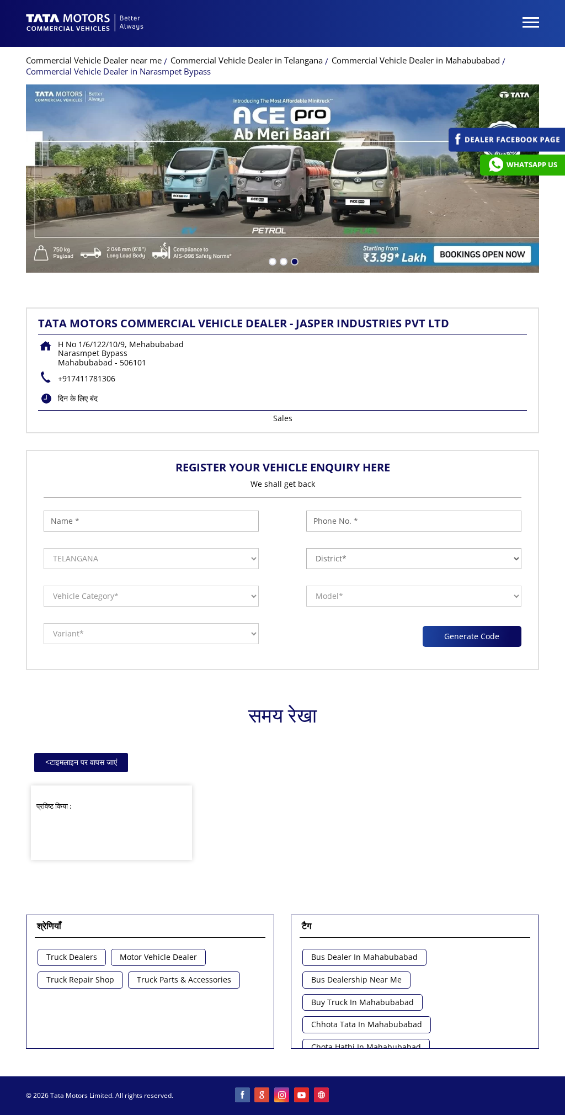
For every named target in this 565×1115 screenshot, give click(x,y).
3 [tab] (293, 260)
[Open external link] (507, 149)
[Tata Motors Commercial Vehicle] (85, 24)
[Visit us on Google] (262, 1095)
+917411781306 (86, 378)
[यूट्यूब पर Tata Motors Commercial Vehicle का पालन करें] (302, 1095)
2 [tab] (282, 260)
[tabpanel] (282, 178)
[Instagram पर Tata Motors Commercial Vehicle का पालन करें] (282, 1095)
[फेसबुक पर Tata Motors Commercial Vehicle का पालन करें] (242, 1095)
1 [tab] (271, 260)
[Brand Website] (322, 1095)
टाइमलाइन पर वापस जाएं (81, 762)
